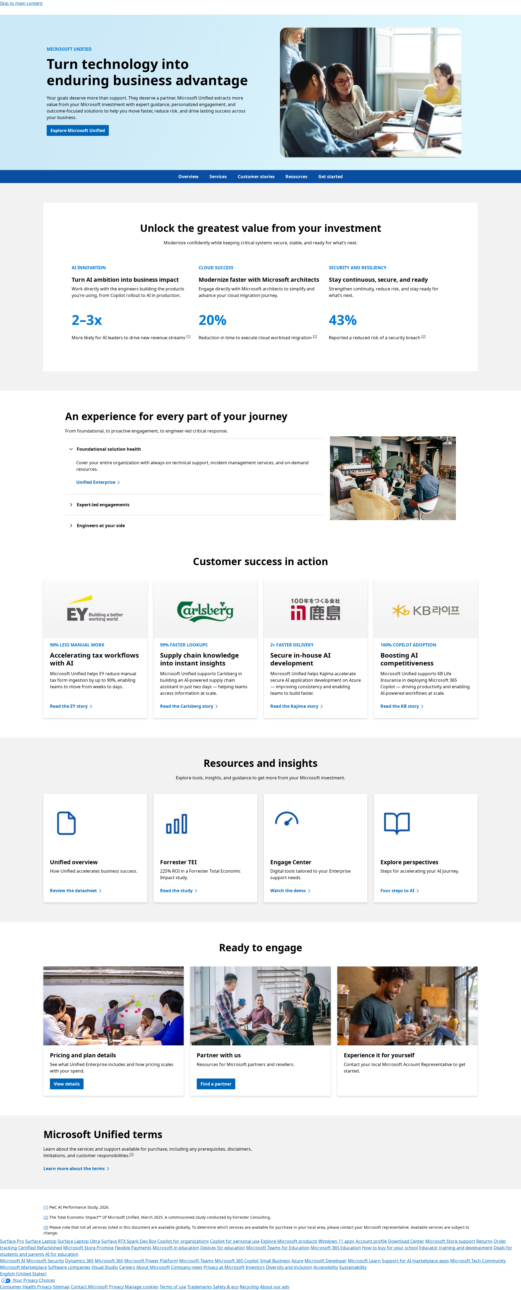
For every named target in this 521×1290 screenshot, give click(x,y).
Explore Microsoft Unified (77, 130)
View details (67, 1084)
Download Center (406, 1241)
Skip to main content (21, 3)
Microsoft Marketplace (23, 1267)
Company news (186, 1267)
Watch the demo (288, 891)
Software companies (69, 1267)
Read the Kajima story (294, 706)
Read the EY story (69, 706)
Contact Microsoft (89, 1287)
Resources (296, 177)
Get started (330, 177)
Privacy (117, 1287)
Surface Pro (12, 1241)
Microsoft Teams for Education (278, 1248)
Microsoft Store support (450, 1241)
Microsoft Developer (325, 1261)
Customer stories (256, 177)
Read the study (176, 891)
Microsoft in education (176, 1248)
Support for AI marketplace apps (415, 1261)
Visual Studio (104, 1267)
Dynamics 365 (79, 1261)
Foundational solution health (109, 449)
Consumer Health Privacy (26, 1287)
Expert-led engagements (103, 505)
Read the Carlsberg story (186, 706)
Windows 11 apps (336, 1241)
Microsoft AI (12, 1261)
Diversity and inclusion (289, 1267)
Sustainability (353, 1267)
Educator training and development (456, 1248)
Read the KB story (399, 706)
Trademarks (199, 1287)
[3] (45, 1227)
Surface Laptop (40, 1241)
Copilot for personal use (235, 1241)
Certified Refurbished (40, 1248)
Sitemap (61, 1287)
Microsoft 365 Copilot (237, 1261)
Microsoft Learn (364, 1261)
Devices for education (222, 1248)
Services (218, 177)
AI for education (61, 1254)
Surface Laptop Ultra (79, 1241)
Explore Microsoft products (289, 1241)
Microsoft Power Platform (151, 1261)
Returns (484, 1241)
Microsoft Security (45, 1261)
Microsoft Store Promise (88, 1248)
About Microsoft (153, 1267)
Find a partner (216, 1084)
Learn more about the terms (74, 1168)
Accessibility (325, 1267)
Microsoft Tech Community (478, 1261)
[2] (45, 1217)
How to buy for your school (390, 1248)
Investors (255, 1267)
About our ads (274, 1287)
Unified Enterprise (95, 482)
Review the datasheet (73, 891)
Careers (127, 1267)
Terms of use (173, 1287)
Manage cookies (141, 1287)
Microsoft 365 (109, 1261)
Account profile (371, 1241)
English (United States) (23, 1274)
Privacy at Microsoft (224, 1267)
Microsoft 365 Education (336, 1248)
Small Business (275, 1261)
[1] (45, 1207)
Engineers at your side (101, 526)
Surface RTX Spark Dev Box (128, 1241)
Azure (297, 1261)
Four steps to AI (397, 891)
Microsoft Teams (196, 1261)
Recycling (249, 1287)
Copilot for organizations (183, 1241)
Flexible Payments (133, 1248)
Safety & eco (226, 1287)
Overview (188, 177)
